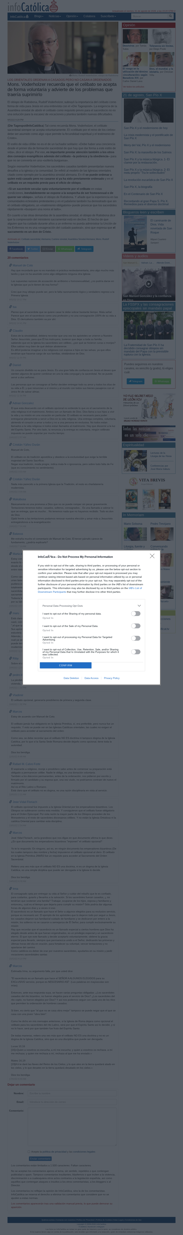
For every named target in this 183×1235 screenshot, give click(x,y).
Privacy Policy (112, 678)
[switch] (135, 613)
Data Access (91, 678)
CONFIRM (65, 665)
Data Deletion (71, 678)
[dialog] (91, 617)
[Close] (153, 557)
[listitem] (91, 606)
